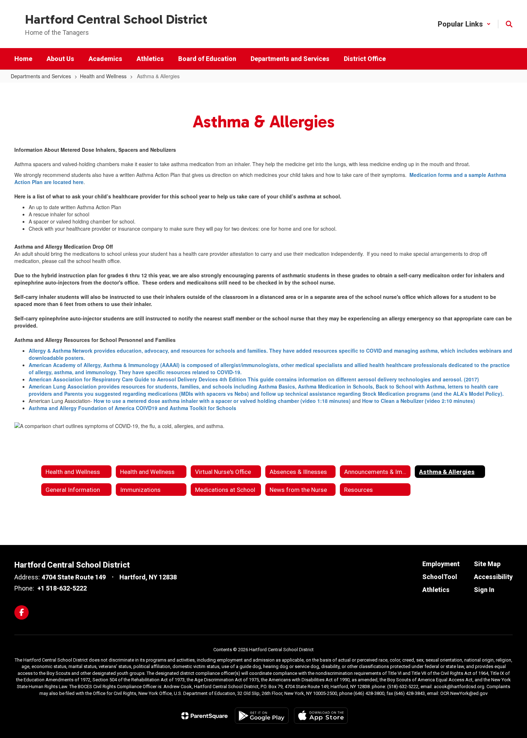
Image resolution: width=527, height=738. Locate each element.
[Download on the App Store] (321, 716)
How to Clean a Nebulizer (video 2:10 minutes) (418, 400)
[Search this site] (509, 24)
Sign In (484, 589)
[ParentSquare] (204, 715)
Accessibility (493, 576)
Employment (441, 564)
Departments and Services (41, 76)
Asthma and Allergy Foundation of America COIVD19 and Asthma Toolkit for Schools (132, 408)
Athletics (436, 589)
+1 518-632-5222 (62, 588)
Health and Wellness (103, 76)
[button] (464, 24)
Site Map (487, 564)
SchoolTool (439, 576)
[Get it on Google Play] (262, 716)
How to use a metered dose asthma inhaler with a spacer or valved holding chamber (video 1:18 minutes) (222, 400)
